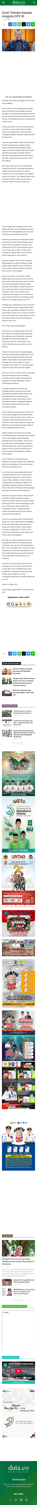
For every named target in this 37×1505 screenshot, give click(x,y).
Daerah (4, 683)
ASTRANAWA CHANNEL (10, 1357)
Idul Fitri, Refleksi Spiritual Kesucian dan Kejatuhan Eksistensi (22, 671)
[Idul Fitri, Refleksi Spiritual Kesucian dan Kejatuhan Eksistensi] (7, 671)
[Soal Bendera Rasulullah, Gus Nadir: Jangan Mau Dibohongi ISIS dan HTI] (7, 723)
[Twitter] (21, 1500)
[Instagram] (16, 1500)
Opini (4, 1255)
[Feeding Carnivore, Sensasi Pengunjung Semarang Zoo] (7, 713)
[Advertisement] (18, 72)
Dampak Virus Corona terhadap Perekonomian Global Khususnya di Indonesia (18, 1261)
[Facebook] (11, 1500)
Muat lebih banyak (18, 743)
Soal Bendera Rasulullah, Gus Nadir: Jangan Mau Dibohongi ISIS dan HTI (23, 723)
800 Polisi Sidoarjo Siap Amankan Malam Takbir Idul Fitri (23, 692)
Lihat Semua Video (18, 1382)
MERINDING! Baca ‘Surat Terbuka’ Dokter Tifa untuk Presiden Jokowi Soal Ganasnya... (24, 1291)
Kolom (4, 673)
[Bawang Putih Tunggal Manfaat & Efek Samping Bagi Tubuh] (7, 1282)
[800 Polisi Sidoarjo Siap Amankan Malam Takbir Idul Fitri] (7, 692)
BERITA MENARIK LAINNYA (11, 663)
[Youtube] (27, 1500)
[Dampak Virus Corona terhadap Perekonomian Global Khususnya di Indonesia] (18, 1248)
